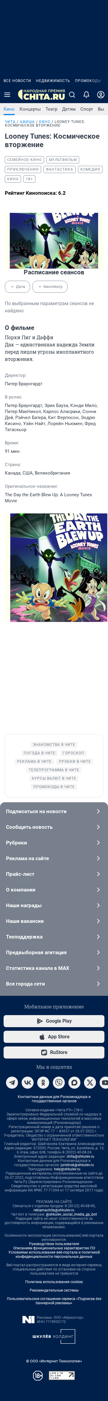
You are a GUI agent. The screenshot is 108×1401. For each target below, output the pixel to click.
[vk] (28, 1083)
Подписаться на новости (36, 811)
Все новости (17, 81)
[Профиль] (101, 94)
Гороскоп (73, 753)
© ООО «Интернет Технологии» (54, 1361)
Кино (9, 109)
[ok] (43, 1083)
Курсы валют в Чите (54, 778)
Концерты (30, 109)
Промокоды (88, 81)
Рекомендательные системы (54, 1290)
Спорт (86, 109)
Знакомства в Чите (54, 745)
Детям (69, 109)
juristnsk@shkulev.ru (77, 1165)
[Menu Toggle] (7, 94)
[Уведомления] (86, 94)
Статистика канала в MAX (37, 968)
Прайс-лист (20, 874)
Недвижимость (53, 81)
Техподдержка (24, 937)
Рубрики (16, 843)
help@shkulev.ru (67, 1169)
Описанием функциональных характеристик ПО (54, 1248)
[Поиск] (72, 94)
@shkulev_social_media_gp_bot (71, 1214)
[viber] (59, 1083)
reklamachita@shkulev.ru (54, 1210)
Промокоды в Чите (54, 787)
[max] (74, 1083)
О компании (20, 890)
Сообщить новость (29, 827)
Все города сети (25, 984)
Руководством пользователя (54, 1244)
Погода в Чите (40, 753)
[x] (90, 1083)
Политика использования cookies (54, 1282)
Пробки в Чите (75, 761)
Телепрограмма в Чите (54, 770)
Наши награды (24, 905)
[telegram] (12, 1083)
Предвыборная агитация (36, 952)
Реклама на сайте (27, 858)
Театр (51, 109)
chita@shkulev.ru (80, 1156)
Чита (10, 122)
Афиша (27, 122)
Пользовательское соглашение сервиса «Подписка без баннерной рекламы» (54, 1301)
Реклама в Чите (34, 761)
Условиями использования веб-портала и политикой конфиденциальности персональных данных (54, 1254)
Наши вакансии (25, 921)
